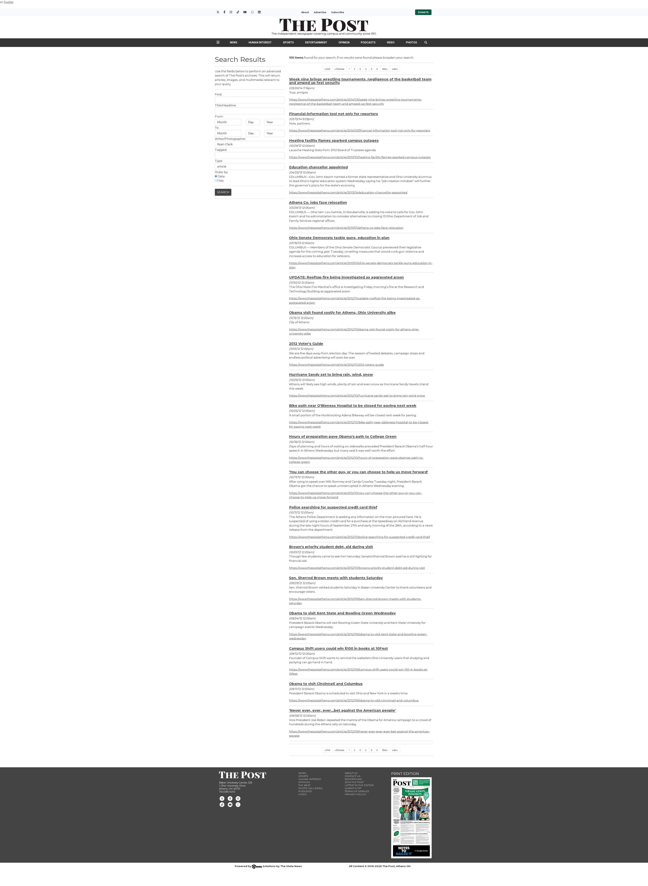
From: (219, 116)
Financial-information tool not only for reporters (333, 114)
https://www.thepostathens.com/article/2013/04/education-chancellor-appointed (348, 192)
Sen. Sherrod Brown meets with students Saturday (336, 578)
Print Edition (405, 774)
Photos (411, 42)
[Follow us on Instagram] (238, 798)
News (233, 42)
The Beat (304, 785)
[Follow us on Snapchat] (238, 804)
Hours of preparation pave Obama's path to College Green (343, 436)
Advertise (320, 12)
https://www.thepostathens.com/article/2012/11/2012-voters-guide (336, 364)
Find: (218, 94)
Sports (288, 42)
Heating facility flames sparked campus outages (334, 140)
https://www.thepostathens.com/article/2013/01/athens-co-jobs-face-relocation (346, 227)
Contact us (352, 776)
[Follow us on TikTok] (222, 804)
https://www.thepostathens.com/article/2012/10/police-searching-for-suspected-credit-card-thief (359, 537)
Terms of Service (357, 791)
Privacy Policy (355, 794)
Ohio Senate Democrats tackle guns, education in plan (339, 238)
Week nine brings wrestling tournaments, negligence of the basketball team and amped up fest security (360, 81)
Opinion (344, 42)
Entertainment (316, 42)
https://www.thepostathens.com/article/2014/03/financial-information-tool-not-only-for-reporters (359, 130)
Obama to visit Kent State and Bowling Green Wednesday (342, 613)
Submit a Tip (353, 788)
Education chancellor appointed (318, 167)
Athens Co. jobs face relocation (318, 202)
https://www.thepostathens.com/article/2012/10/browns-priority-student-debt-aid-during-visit (357, 568)
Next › (385, 68)
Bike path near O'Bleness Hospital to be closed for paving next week (352, 405)
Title (220, 180)
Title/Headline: (225, 105)
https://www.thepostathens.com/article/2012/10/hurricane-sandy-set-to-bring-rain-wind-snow (357, 395)
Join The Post (354, 782)
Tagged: (221, 149)
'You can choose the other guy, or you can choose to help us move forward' (358, 472)
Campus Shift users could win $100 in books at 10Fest (338, 648)
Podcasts (368, 42)
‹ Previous (339, 68)
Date (221, 176)
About (305, 12)
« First (327, 68)
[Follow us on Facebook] (230, 798)
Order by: (221, 172)
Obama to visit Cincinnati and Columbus (326, 684)
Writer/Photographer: (230, 138)
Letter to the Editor (359, 785)
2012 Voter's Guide (306, 343)
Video (391, 42)
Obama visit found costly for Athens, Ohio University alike (342, 312)
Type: (219, 161)
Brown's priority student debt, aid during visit (331, 547)
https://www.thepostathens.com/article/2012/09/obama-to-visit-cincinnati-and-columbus (354, 700)
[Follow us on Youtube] (230, 804)
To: (217, 127)
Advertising (353, 779)
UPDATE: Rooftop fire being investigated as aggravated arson (346, 277)
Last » (395, 68)
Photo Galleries (310, 788)
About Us (351, 773)
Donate (423, 12)
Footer (9, 2)
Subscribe (337, 12)
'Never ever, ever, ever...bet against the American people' (342, 710)
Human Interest (260, 42)
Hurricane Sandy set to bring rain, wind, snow (331, 374)
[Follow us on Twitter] (222, 798)
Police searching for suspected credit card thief (333, 507)
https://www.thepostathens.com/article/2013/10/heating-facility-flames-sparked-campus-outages (360, 157)
